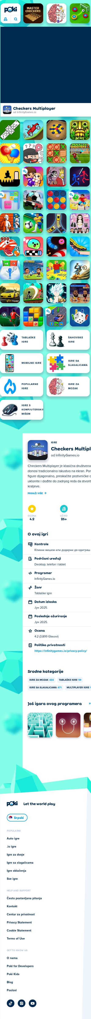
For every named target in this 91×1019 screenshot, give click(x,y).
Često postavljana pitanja (24, 898)
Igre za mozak (41, 680)
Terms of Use (16, 938)
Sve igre (12, 878)
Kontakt (12, 906)
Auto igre (13, 838)
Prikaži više (35, 493)
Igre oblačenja (16, 870)
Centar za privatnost (21, 914)
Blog (10, 982)
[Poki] (10, 10)
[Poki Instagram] (21, 1003)
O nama (12, 958)
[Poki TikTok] (10, 1003)
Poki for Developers (20, 966)
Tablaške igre (70, 680)
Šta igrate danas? (16, 19)
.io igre (11, 846)
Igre (54, 442)
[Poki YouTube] (32, 1003)
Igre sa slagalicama (45, 687)
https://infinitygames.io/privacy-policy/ (60, 651)
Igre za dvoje (15, 854)
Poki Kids (13, 974)
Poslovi (12, 990)
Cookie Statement (19, 930)
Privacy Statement (19, 922)
